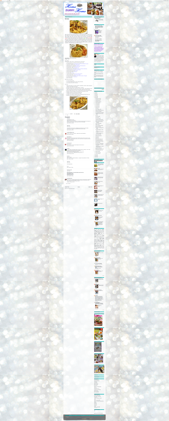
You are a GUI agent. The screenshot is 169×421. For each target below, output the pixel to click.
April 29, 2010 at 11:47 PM (70, 153)
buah (100, 230)
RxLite (68, 166)
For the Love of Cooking (98, 263)
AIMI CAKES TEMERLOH (97, 396)
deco (102, 232)
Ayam (103, 229)
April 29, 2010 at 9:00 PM (70, 140)
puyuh (97, 242)
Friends (95, 235)
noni (67, 118)
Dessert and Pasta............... (100, 305)
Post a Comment (68, 183)
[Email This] (75, 113)
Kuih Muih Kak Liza (96, 388)
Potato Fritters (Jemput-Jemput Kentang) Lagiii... (100, 146)
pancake (97, 241)
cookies (95, 232)
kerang (97, 237)
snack (102, 245)
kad (97, 236)
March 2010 (97, 151)
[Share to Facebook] (78, 113)
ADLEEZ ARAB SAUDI (97, 395)
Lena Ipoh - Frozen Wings (97, 389)
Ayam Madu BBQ (98, 116)
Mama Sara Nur (97, 209)
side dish (101, 244)
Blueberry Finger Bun (98, 126)
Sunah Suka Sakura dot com (99, 278)
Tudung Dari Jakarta (100, 279)
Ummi (98, 54)
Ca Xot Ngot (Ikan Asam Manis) (100, 112)
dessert (95, 233)
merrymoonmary (84, 418)
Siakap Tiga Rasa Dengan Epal (100, 120)
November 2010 (98, 99)
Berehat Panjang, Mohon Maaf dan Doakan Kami (100, 191)
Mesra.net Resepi (96, 391)
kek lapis (100, 236)
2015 (96, 92)
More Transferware (100, 290)
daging (99, 232)
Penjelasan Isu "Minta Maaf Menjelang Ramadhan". (100, 31)
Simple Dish (96, 245)
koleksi (97, 238)
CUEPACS (96, 295)
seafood (97, 244)
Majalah (95, 239)
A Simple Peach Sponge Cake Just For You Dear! (99, 133)
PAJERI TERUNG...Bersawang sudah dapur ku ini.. (101, 169)
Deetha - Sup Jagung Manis (97, 386)
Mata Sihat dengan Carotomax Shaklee (100, 19)
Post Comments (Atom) (71, 188)
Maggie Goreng (97, 124)
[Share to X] (77, 113)
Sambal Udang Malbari (98, 123)
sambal (97, 243)
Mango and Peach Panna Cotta (100, 110)
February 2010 (98, 152)
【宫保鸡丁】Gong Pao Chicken (100, 271)
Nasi (99, 240)
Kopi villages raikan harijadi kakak (100, 210)
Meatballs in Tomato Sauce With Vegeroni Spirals (100, 173)
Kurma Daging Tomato (98, 109)
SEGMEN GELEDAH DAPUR (99, 119)
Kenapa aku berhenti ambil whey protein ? (101, 285)
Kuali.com (95, 387)
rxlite (67, 161)
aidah (67, 125)
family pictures (96, 234)
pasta (100, 241)
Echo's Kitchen (97, 270)
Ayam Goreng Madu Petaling (99, 125)
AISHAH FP (95, 397)
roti (103, 242)
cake (96, 231)
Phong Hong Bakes (97, 257)
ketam (100, 237)
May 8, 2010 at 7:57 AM (70, 167)
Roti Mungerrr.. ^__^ (98, 117)
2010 (96, 97)
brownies (98, 230)
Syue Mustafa (69, 178)
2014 (96, 93)
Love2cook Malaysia (69, 132)
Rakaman (101, 242)
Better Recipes (96, 384)
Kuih (100, 238)
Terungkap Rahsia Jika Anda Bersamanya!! (101, 195)
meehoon (102, 239)
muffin (95, 240)
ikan (103, 235)
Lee (67, 148)
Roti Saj (97, 115)
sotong (95, 246)
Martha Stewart (96, 390)
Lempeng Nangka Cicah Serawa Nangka (100, 218)
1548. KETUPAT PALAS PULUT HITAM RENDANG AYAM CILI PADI (100, 223)
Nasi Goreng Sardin (98, 118)
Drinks (101, 233)
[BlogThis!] (76, 113)
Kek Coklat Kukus (100, 203)
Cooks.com (95, 385)
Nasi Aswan (67, 18)
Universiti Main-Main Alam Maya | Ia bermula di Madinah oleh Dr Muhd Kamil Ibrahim (99, 27)
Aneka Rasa (95, 382)
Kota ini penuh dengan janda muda (98, 75)
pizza (95, 242)
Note (103, 240)
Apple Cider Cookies (100, 252)
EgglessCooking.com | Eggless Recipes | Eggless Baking (98, 267)
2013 (96, 94)
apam (95, 229)
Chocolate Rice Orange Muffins (100, 143)
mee (98, 239)
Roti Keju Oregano (98, 142)
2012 (96, 95)
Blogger (91, 418)
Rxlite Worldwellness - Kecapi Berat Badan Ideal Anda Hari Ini (75, 172)
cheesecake (101, 231)
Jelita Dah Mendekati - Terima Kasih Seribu (101, 177)
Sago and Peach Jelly (98, 134)
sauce (100, 243)
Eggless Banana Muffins (98, 268)
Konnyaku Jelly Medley (98, 111)
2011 (96, 96)
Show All (103, 275)
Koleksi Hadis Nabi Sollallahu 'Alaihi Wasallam (98, 36)
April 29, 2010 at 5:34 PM (70, 134)
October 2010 (97, 100)
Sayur (103, 243)
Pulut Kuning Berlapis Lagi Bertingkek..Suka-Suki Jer (101, 165)
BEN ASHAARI (97, 284)
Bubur (103, 230)
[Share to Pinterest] (79, 113)
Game (98, 235)
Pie (102, 241)
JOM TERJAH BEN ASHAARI (99, 141)
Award (99, 229)
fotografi (102, 234)
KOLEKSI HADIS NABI (98, 35)
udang (95, 248)
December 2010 (98, 98)
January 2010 (97, 153)
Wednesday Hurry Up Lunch (100, 258)
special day (99, 246)
